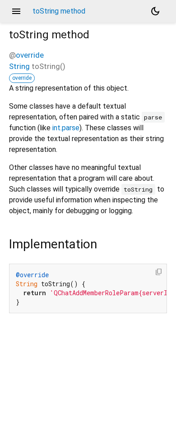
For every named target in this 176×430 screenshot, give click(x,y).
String (19, 66)
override (30, 54)
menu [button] (16, 11)
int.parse (65, 128)
